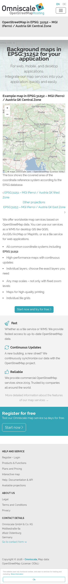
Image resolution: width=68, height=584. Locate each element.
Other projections (34, 202)
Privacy (6, 510)
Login (17, 457)
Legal (5, 499)
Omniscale (31, 559)
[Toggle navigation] (61, 10)
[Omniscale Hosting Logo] (23, 8)
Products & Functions (14, 462)
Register (7, 457)
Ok (34, 579)
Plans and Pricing (12, 468)
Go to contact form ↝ (14, 541)
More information (17, 574)
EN (58, 4)
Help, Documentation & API (17, 479)
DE (64, 4)
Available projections (14, 485)
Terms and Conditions (14, 504)
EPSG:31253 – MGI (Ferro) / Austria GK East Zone (34, 207)
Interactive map (11, 474)
